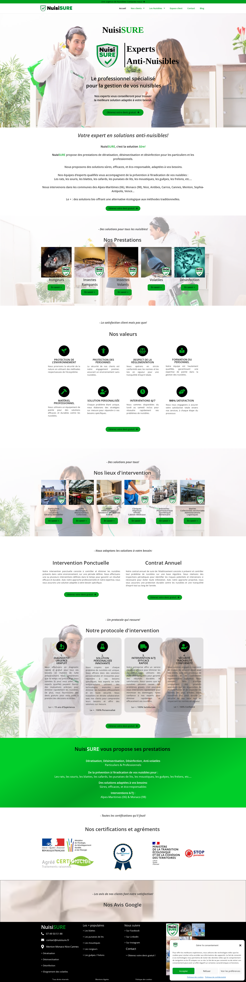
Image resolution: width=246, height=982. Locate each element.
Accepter (183, 971)
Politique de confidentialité (215, 977)
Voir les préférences (230, 971)
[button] (240, 945)
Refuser (207, 971)
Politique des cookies (195, 977)
